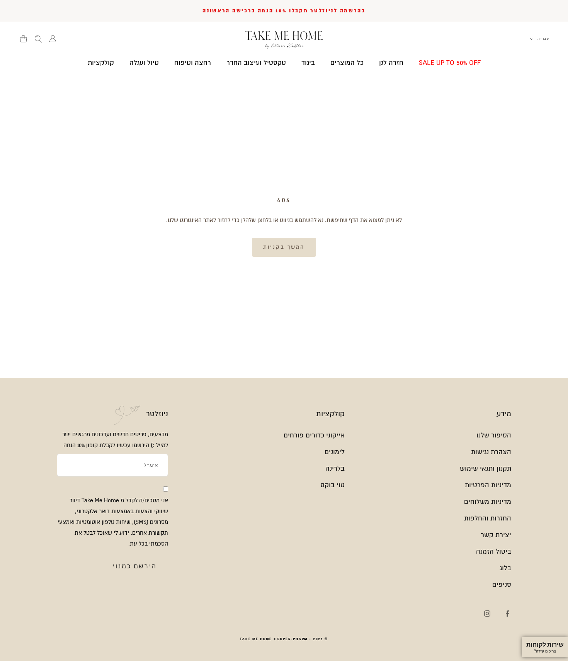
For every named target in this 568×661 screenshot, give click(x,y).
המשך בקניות (284, 247)
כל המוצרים (347, 63)
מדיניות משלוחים (487, 502)
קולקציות (101, 63)
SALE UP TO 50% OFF (450, 63)
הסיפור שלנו (493, 435)
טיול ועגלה (144, 63)
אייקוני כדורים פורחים (314, 435)
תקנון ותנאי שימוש (485, 468)
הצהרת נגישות (491, 452)
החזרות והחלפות (487, 518)
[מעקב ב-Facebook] (507, 613)
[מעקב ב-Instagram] (487, 613)
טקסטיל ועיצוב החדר (256, 63)
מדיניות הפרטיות (488, 485)
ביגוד (308, 63)
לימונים (335, 452)
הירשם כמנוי (135, 566)
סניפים (501, 585)
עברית (543, 39)
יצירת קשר (496, 535)
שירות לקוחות (545, 647)
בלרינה (335, 468)
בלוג (505, 568)
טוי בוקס (332, 485)
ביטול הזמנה (493, 551)
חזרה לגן (391, 63)
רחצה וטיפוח (192, 63)
